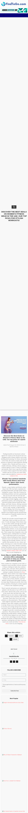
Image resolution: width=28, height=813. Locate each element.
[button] (4, 15)
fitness (23, 572)
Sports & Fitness (14, 446)
